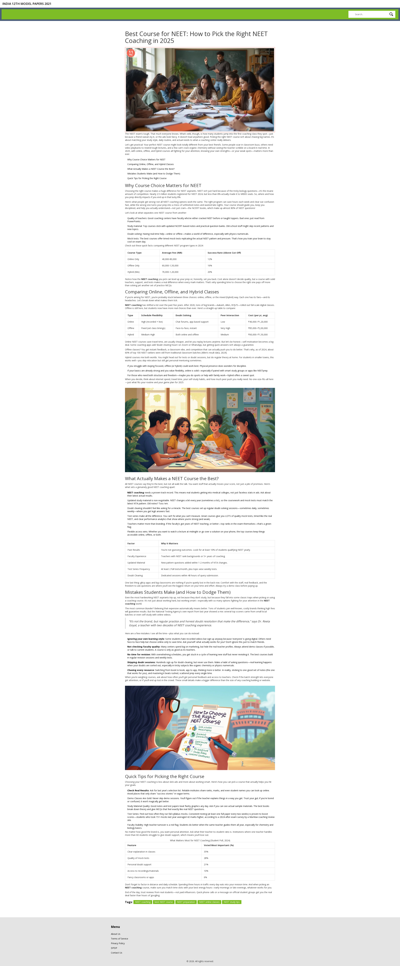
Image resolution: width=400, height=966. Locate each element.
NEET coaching (142, 901)
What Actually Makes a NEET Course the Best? (151, 168)
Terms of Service (119, 938)
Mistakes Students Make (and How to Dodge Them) (153, 173)
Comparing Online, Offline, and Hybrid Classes (150, 164)
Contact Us (116, 952)
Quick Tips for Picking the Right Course (147, 178)
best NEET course (164, 901)
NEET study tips (232, 901)
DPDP (114, 947)
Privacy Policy (118, 943)
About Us (115, 933)
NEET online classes (209, 901)
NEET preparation (186, 901)
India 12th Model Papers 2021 (26, 4)
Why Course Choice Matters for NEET (146, 159)
